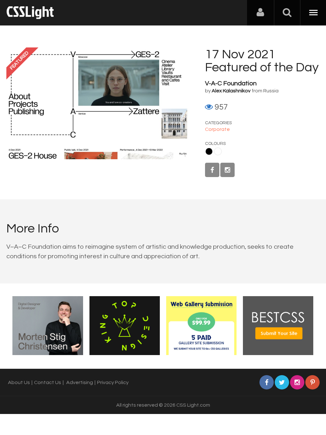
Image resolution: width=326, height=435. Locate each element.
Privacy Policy (113, 382)
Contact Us (47, 382)
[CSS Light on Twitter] (282, 382)
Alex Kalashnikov (231, 90)
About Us (19, 382)
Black (209, 151)
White (218, 151)
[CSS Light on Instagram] (227, 170)
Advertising (79, 382)
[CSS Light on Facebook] (212, 170)
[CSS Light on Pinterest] (312, 382)
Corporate (217, 129)
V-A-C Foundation (231, 83)
